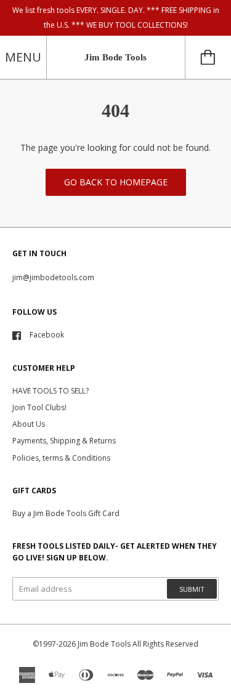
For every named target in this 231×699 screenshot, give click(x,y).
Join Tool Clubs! (39, 407)
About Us (28, 424)
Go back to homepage (116, 182)
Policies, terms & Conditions (61, 458)
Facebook (47, 334)
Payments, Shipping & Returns (64, 440)
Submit (192, 589)
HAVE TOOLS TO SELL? (50, 391)
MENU (23, 57)
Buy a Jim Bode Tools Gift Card (66, 513)
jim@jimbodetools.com (53, 277)
